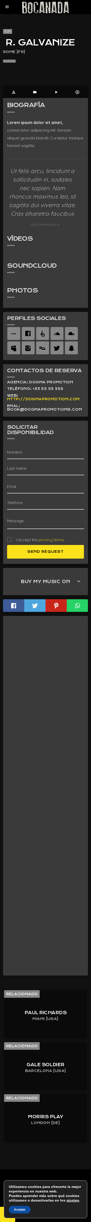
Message (15, 520)
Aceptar (20, 1209)
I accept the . (40, 539)
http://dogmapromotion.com (43, 399)
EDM (8, 31)
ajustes (72, 1200)
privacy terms (51, 539)
